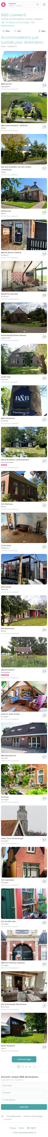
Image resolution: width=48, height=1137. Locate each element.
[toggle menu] (44, 4)
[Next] (43, 66)
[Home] (2, 1116)
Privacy (13, 1128)
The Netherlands (14, 1116)
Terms (21, 1128)
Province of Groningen (18, 22)
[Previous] (4, 66)
